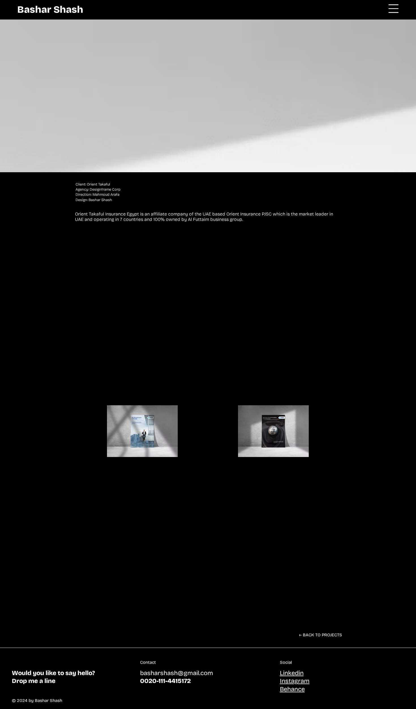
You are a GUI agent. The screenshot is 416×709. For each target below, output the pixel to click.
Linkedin (292, 673)
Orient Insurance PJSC (249, 214)
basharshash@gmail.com (176, 673)
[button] (393, 9)
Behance (292, 689)
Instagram (295, 681)
